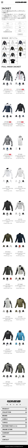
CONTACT (5, 439)
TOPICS (4, 422)
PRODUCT (5, 409)
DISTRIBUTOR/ (9, 426)
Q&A (3, 436)
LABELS (4, 419)
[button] (7, 85)
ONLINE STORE (7, 429)
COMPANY (5, 433)
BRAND (4, 415)
